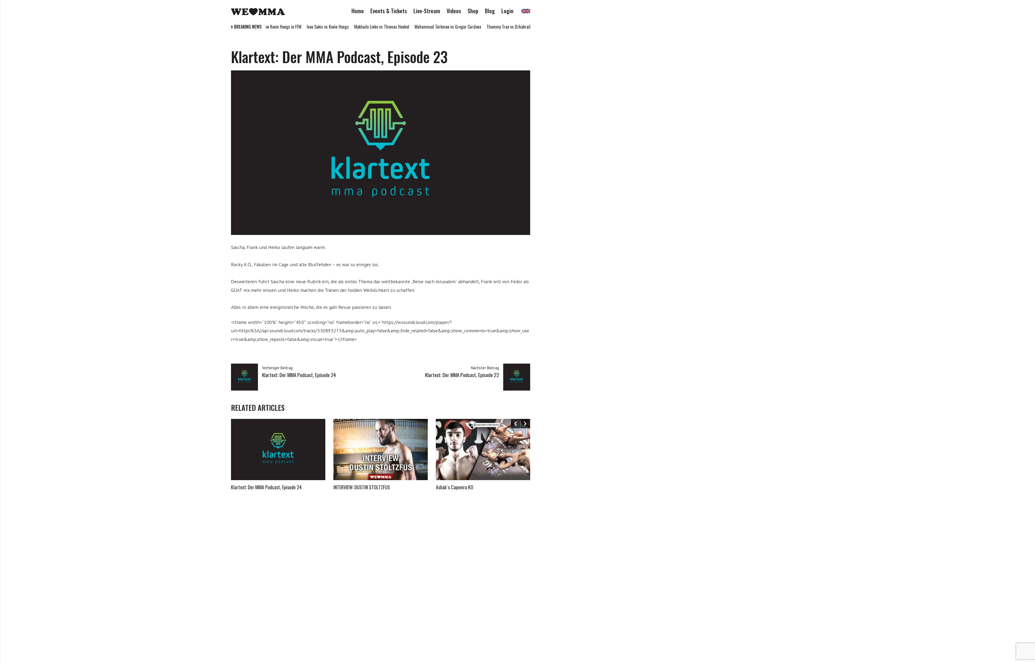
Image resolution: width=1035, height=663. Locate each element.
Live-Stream (426, 10)
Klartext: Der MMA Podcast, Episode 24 (266, 487)
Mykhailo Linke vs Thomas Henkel (361, 26)
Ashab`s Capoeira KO (454, 487)
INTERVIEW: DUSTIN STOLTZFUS (361, 487)
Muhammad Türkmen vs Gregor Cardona (428, 26)
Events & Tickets (388, 10)
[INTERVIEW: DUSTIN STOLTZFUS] (380, 449)
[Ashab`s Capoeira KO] (483, 449)
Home (357, 10)
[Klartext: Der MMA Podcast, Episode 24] (278, 449)
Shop (473, 10)
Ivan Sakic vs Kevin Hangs (308, 26)
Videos (454, 10)
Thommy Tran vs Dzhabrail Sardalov (496, 26)
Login (507, 10)
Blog (490, 10)
